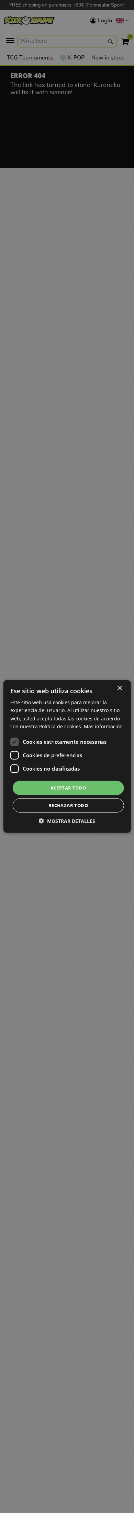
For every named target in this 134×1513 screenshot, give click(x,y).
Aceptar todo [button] (68, 788)
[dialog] (67, 756)
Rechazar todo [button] (68, 805)
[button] (67, 821)
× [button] (119, 688)
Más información (103, 726)
